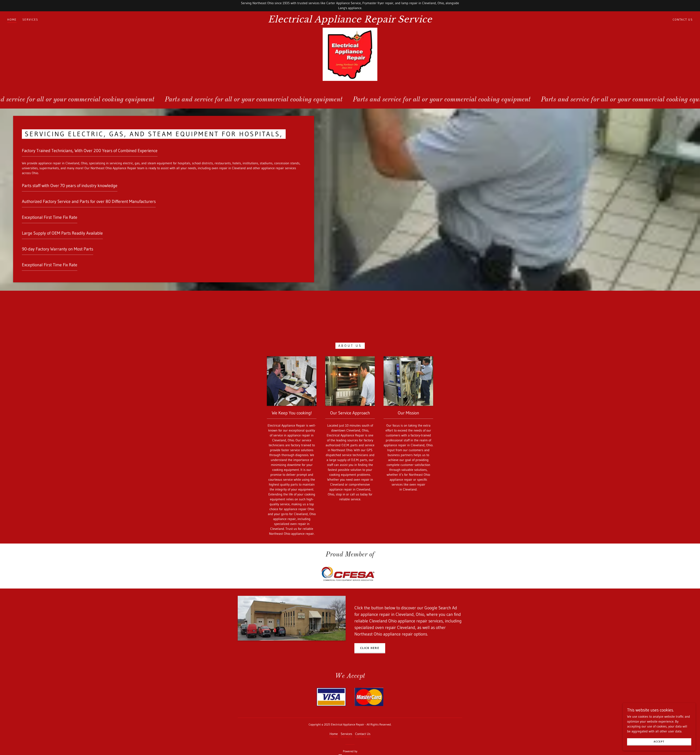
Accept (659, 741)
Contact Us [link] (683, 19)
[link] (350, 21)
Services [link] (30, 19)
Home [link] (12, 19)
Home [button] (334, 734)
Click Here (369, 648)
